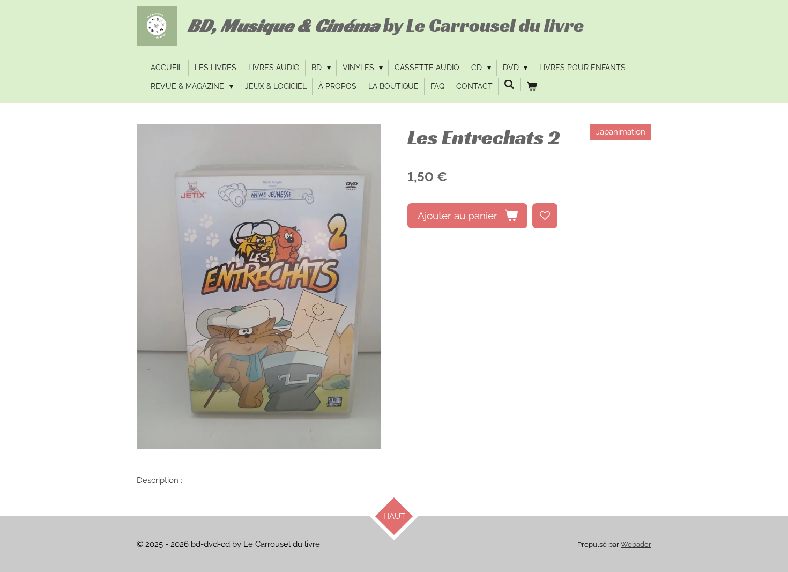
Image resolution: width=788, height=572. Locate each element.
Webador (636, 544)
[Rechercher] (510, 84)
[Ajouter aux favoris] (544, 215)
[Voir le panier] (532, 86)
